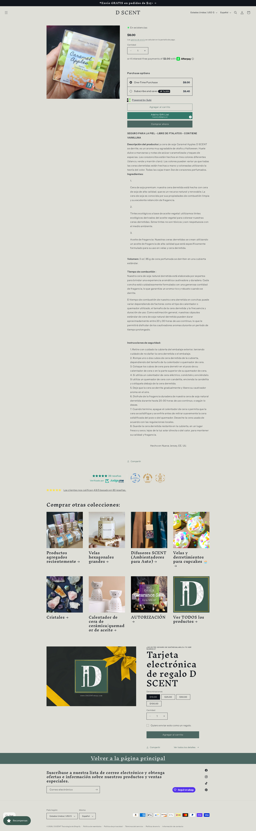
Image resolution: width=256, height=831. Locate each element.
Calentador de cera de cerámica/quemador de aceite (107, 623)
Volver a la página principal (128, 758)
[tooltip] (190, 117)
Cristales (56, 617)
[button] (6, 12)
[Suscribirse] (96, 789)
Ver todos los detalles (185, 747)
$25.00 (168, 697)
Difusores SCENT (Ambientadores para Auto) (149, 557)
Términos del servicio (134, 826)
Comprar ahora (160, 124)
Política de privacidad (113, 826)
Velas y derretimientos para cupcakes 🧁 (190, 558)
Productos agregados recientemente (61, 557)
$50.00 (183, 697)
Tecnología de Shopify (71, 827)
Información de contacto (172, 826)
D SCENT (58, 827)
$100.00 (154, 703)
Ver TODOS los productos (188, 619)
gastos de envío (138, 40)
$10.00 (153, 697)
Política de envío (153, 826)
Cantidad (131, 45)
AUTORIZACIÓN (148, 618)
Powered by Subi (142, 99)
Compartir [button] (136, 461)
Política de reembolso (92, 826)
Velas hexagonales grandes (101, 557)
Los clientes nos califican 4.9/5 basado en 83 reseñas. (95, 490)
